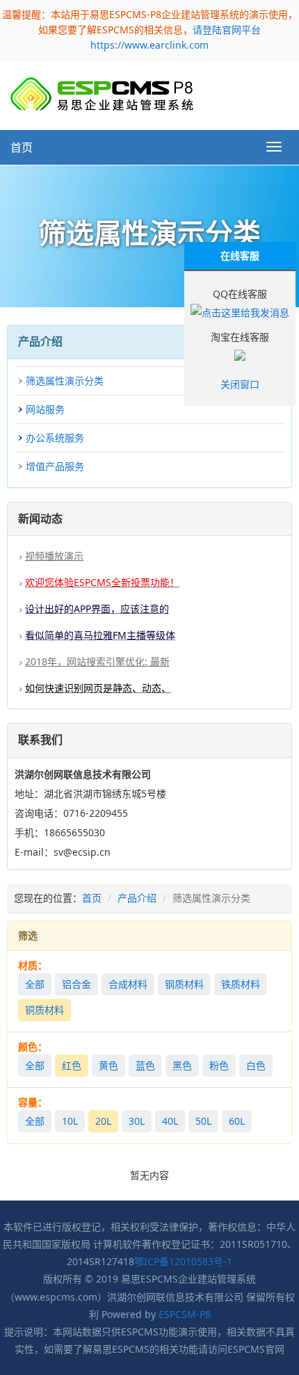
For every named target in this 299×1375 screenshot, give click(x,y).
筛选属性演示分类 (65, 380)
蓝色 (145, 1065)
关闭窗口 (239, 384)
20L (103, 1121)
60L (237, 1121)
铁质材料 (240, 984)
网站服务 (45, 409)
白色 (256, 1065)
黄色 (108, 1065)
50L (203, 1121)
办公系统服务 (55, 437)
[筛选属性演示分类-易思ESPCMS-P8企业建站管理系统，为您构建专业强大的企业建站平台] (101, 94)
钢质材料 (184, 984)
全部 (35, 984)
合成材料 (127, 984)
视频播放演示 (54, 555)
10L (70, 1121)
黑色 (182, 1065)
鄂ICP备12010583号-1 (183, 1261)
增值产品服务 (55, 466)
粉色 (219, 1065)
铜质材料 (44, 1009)
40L (170, 1121)
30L (137, 1121)
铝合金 (76, 984)
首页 (21, 147)
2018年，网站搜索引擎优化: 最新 (97, 661)
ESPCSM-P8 (185, 1314)
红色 (71, 1065)
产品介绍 (137, 897)
